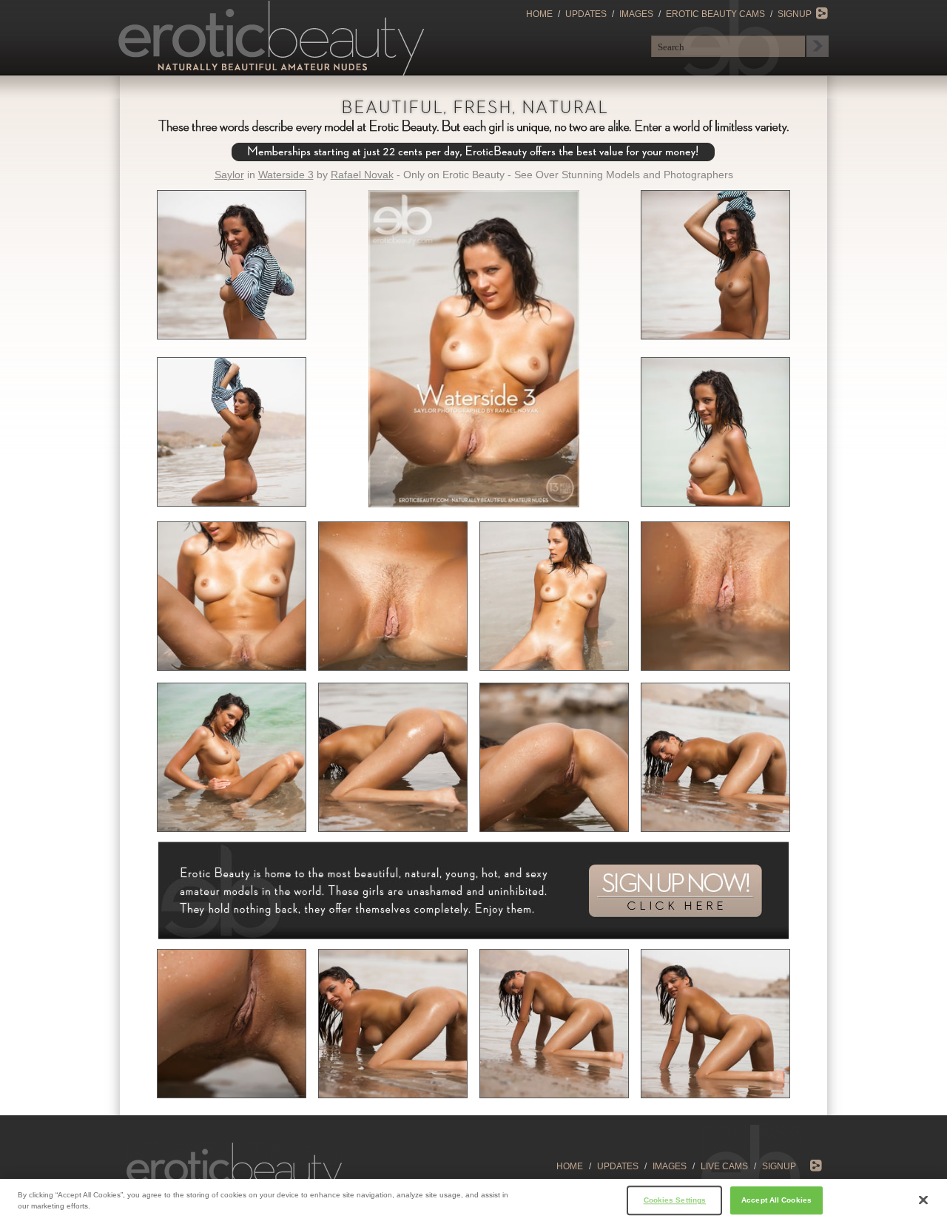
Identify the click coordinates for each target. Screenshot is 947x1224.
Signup (795, 14)
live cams (724, 1166)
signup (779, 1166)
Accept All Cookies (776, 1200)
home (569, 1166)
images (670, 1166)
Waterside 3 (286, 174)
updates (617, 1166)
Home (539, 14)
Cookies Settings (675, 1200)
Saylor (229, 174)
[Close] (923, 1200)
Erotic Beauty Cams (715, 14)
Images (636, 14)
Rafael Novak (362, 174)
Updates (586, 14)
